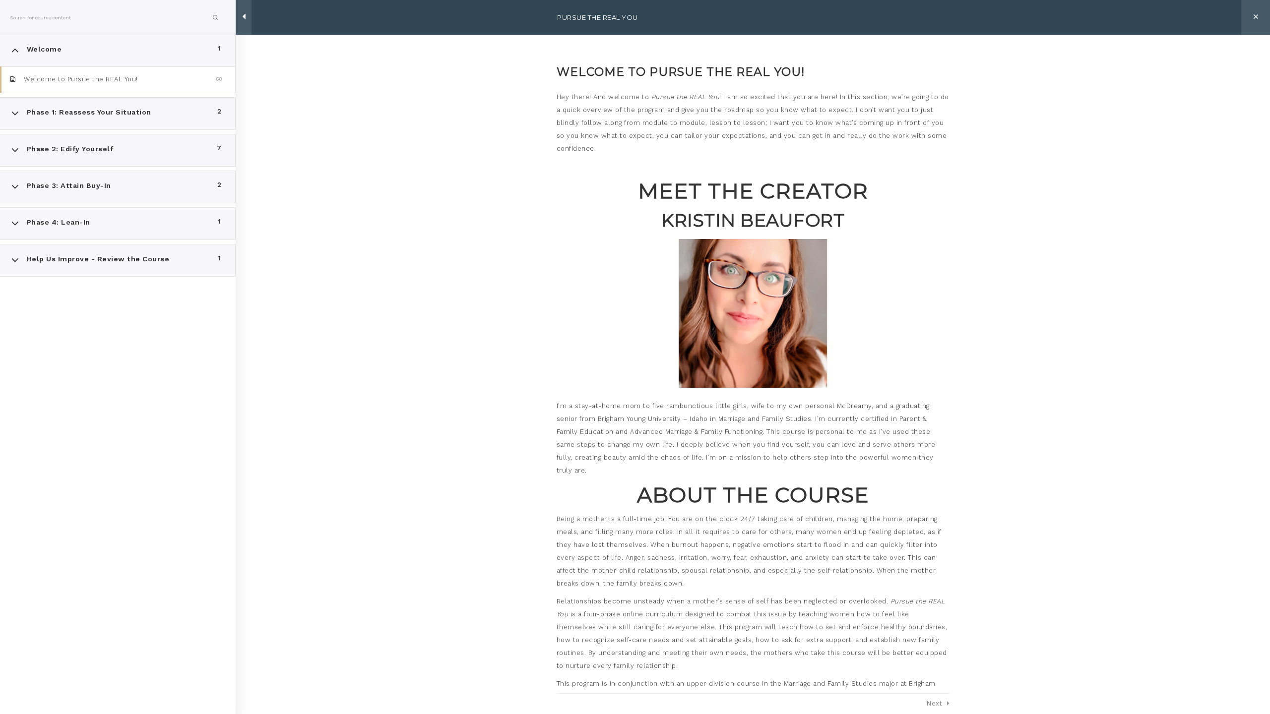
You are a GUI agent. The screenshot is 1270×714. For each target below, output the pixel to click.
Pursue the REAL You (597, 17)
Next (934, 703)
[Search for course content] (216, 17)
